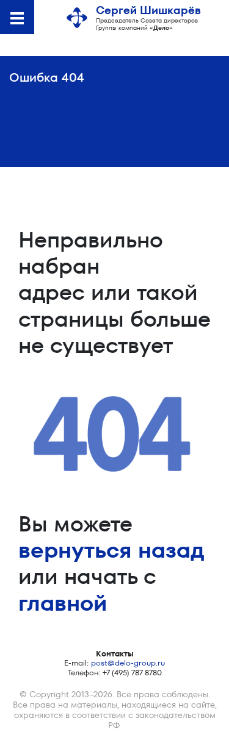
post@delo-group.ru (128, 663)
